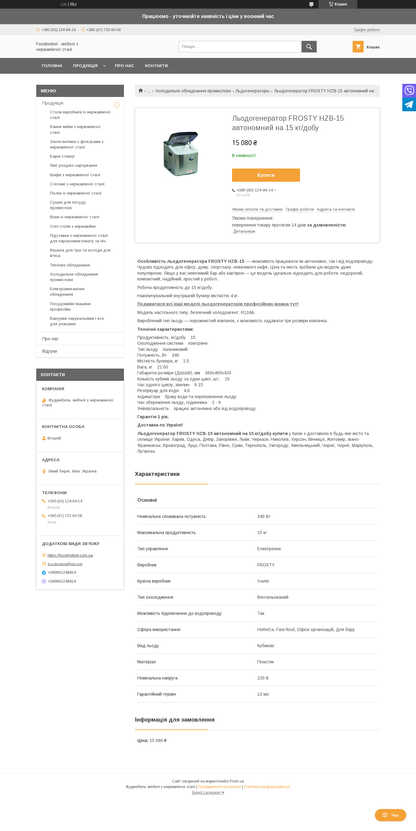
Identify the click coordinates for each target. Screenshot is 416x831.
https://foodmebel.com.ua (70, 555)
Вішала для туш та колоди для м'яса (80, 253)
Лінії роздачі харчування (73, 165)
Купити (266, 175)
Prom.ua (237, 781)
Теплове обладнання (70, 265)
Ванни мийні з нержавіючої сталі (75, 129)
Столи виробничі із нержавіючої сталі (80, 115)
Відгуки (49, 351)
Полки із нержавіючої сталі (75, 193)
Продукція (85, 65)
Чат (395, 815)
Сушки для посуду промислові (68, 205)
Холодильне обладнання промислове (193, 90)
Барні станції (62, 156)
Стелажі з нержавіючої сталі (77, 184)
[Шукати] (309, 46)
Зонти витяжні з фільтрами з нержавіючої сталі (77, 144)
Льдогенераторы (252, 90)
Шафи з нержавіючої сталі (75, 175)
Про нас (124, 65)
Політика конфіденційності (267, 787)
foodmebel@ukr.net (65, 564)
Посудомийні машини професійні (70, 306)
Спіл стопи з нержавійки (73, 226)
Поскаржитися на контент (219, 787)
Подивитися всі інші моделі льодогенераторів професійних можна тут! (217, 303)
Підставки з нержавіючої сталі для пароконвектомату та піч (79, 238)
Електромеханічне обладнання (67, 292)
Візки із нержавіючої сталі (74, 217)
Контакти (156, 65)
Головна (52, 65)
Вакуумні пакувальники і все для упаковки (77, 321)
